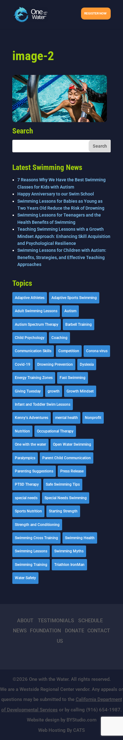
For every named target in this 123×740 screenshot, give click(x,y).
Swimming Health (80, 538)
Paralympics (25, 458)
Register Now (95, 13)
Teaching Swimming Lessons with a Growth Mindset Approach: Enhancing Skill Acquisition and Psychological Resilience (63, 236)
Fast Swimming (72, 378)
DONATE (74, 631)
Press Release (72, 471)
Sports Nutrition (28, 511)
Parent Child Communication (66, 458)
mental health (66, 417)
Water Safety (25, 578)
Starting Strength (63, 511)
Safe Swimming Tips (63, 484)
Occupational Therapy (55, 431)
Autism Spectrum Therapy (36, 324)
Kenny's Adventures (31, 417)
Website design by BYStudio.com (62, 720)
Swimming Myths (69, 551)
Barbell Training (78, 324)
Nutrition (22, 431)
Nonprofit (93, 417)
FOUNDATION (45, 631)
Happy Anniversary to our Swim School (55, 193)
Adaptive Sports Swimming (74, 298)
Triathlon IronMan (69, 564)
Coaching (59, 338)
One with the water (30, 444)
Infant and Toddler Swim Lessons (42, 404)
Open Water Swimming (72, 444)
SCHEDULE (90, 621)
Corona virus (97, 351)
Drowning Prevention (55, 364)
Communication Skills (33, 351)
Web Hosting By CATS (61, 730)
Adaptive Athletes (29, 298)
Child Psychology (29, 338)
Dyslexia (87, 364)
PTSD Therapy (27, 484)
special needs (26, 498)
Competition (68, 351)
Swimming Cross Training (36, 538)
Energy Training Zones (34, 378)
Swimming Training (31, 564)
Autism (70, 311)
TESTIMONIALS (56, 621)
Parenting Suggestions (34, 471)
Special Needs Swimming (65, 498)
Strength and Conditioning (37, 525)
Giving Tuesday (28, 391)
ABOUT (25, 621)
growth (54, 391)
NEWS (20, 631)
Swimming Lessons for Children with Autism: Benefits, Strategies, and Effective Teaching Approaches (61, 257)
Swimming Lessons (31, 551)
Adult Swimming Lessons (36, 311)
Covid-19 (22, 364)
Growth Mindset (80, 391)
